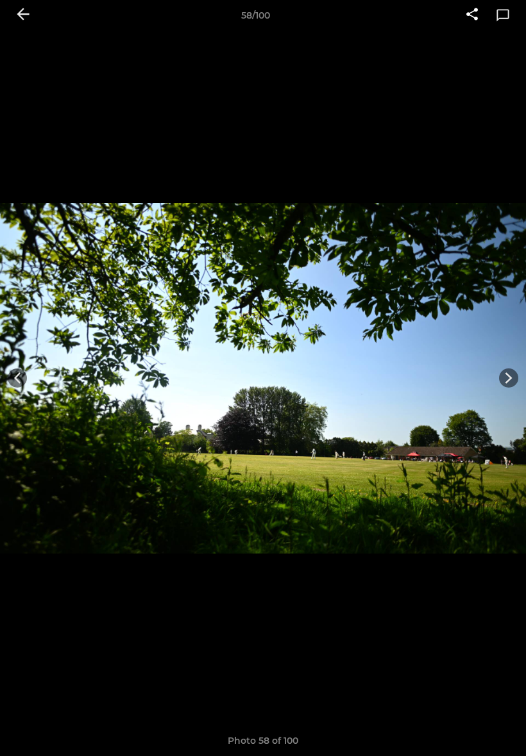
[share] (472, 15)
